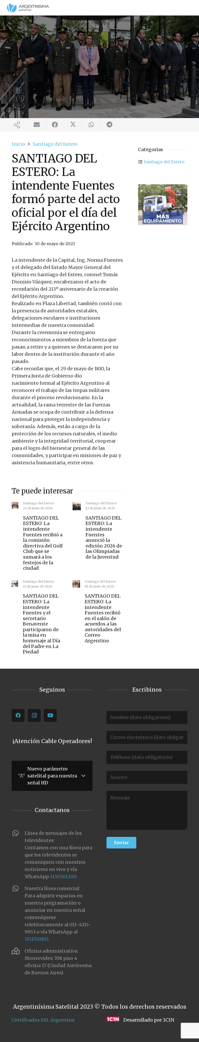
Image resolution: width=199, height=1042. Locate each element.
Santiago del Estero (164, 161)
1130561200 (63, 876)
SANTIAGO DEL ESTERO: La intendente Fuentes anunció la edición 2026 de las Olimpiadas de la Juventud (104, 537)
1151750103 (37, 939)
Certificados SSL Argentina (43, 1020)
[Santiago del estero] (162, 204)
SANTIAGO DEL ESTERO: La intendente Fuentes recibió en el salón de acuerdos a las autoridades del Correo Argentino (103, 618)
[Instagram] (34, 715)
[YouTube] (50, 715)
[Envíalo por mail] (37, 125)
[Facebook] (18, 715)
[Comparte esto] (55, 125)
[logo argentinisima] (28, 7)
